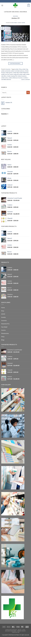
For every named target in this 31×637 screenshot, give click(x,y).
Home (3, 307)
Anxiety (3, 317)
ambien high (16, 72)
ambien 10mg (18, 69)
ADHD (3, 314)
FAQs (2, 336)
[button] (2, 5)
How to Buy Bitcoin (11, 629)
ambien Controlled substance (17, 71)
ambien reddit (22, 74)
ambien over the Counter (7, 74)
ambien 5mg (25, 69)
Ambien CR (15, 18)
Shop (2, 311)
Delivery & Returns (10, 631)
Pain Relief (4, 327)
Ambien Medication (23, 72)
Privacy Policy (21, 631)
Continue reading (15, 63)
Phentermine (5, 333)
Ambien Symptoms (22, 76)
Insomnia (15, 16)
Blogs (2, 340)
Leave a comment (25, 79)
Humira (3, 330)
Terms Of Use (15, 632)
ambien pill (16, 74)
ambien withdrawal (13, 77)
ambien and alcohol (5, 71)
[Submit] (28, 92)
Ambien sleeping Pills (12, 76)
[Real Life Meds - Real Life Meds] (15, 5)
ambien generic (9, 72)
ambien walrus (4, 77)
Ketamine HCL (5, 323)
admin (23, 22)
